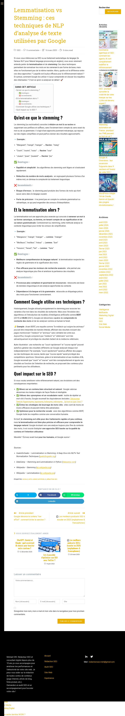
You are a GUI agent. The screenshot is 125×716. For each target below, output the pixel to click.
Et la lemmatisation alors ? (27, 98)
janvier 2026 (104, 231)
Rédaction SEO (52, 479)
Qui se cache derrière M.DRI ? (12, 714)
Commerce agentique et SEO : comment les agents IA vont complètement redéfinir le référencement (107, 59)
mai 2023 (103, 254)
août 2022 (103, 278)
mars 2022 (103, 292)
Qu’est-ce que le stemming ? (28, 90)
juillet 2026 (103, 225)
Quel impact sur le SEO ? (26, 110)
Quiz (101, 318)
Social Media (104, 327)
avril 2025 (103, 243)
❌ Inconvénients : (25, 95)
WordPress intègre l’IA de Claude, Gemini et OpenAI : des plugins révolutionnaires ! (107, 199)
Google (25, 479)
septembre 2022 (106, 275)
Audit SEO (48, 667)
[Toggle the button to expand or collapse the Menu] (2, 3)
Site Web (103, 324)
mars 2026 (103, 228)
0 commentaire (33, 50)
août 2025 (103, 240)
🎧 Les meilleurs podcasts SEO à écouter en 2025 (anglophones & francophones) (74, 545)
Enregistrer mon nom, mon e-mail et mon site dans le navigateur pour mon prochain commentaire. (49, 612)
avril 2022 (103, 289)
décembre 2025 (106, 234)
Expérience (49, 678)
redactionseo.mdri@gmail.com (102, 662)
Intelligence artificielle (37, 479)
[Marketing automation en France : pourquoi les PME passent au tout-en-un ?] (108, 114)
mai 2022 (103, 286)
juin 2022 (103, 284)
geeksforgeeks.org (47, 456)
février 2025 (104, 248)
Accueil (47, 656)
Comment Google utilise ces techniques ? (33, 107)
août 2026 (103, 222)
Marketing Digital (106, 315)
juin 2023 (103, 251)
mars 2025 (103, 245)
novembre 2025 (105, 237)
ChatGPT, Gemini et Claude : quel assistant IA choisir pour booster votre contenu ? (24, 544)
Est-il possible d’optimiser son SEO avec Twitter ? (49, 558)
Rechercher (104, 7)
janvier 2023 (104, 266)
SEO (19, 50)
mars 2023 (103, 260)
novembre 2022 (105, 269)
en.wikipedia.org (44, 467)
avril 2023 (103, 257)
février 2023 (104, 263)
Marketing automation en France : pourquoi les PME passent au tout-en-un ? (106, 130)
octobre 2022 (104, 272)
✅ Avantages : (24, 93)
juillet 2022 (103, 281)
